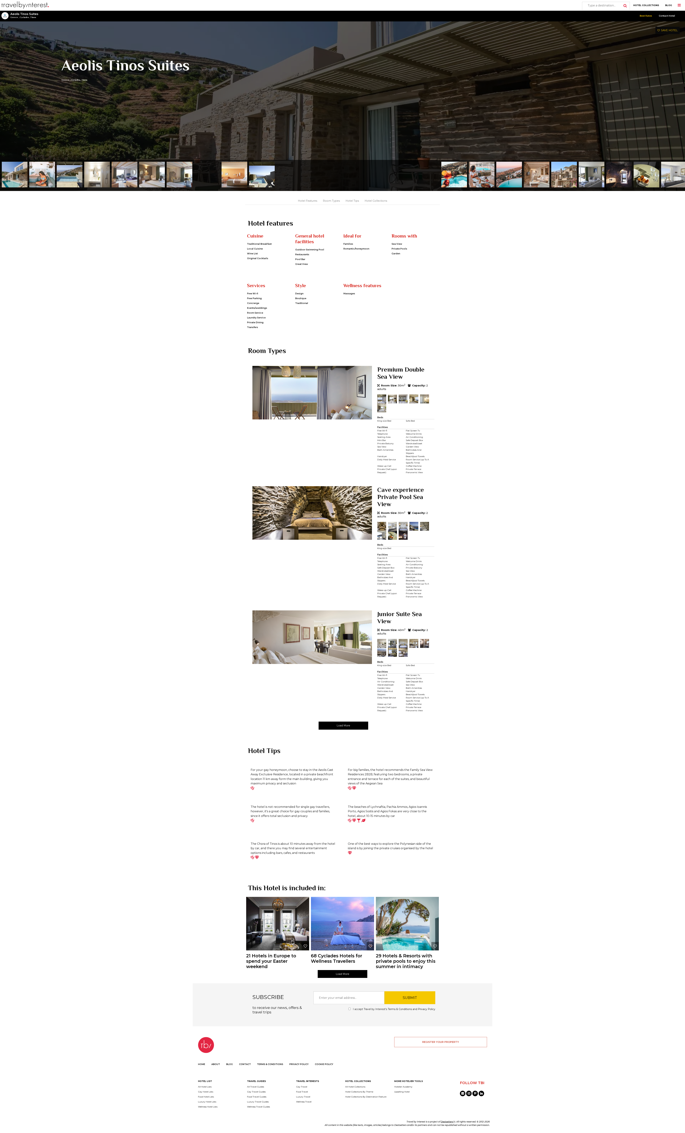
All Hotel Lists (205, 1087)
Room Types (331, 200)
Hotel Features (307, 200)
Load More (343, 725)
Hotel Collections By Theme (359, 1092)
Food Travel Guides (256, 1097)
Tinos (33, 17)
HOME (201, 1064)
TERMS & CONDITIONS (270, 1064)
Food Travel (302, 1092)
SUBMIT (410, 998)
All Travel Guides (255, 1087)
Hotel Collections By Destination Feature (365, 1097)
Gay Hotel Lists (205, 1092)
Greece (14, 17)
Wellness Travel (303, 1102)
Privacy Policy (426, 1009)
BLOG (668, 5)
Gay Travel (301, 1087)
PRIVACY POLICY (299, 1064)
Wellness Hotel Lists (207, 1107)
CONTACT (245, 1064)
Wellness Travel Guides (258, 1107)
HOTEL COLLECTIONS (646, 5)
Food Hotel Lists (206, 1097)
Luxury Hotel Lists (207, 1102)
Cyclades (24, 17)
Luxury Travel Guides (258, 1102)
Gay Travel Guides (256, 1092)
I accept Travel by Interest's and (393, 1009)
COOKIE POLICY (324, 1064)
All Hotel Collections (355, 1087)
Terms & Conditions (400, 1009)
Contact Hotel (667, 15)
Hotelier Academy (403, 1087)
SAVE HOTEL (669, 30)
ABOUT (215, 1064)
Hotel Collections (376, 200)
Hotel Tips (352, 200)
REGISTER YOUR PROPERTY (440, 1042)
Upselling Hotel (402, 1092)
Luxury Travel (303, 1097)
